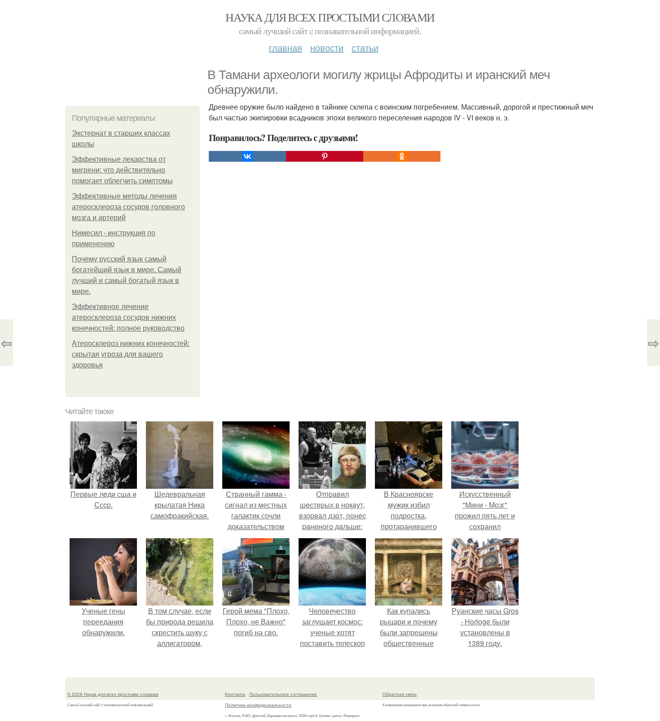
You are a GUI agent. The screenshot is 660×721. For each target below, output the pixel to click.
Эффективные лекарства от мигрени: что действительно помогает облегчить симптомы (122, 170)
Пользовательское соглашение (283, 694)
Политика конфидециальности (258, 705)
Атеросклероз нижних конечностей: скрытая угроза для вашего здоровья (130, 354)
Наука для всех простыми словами (329, 17)
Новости (326, 47)
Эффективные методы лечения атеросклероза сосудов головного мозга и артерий (128, 206)
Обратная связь (400, 694)
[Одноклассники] (401, 156)
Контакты (235, 694)
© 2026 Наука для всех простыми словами (112, 694)
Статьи (365, 47)
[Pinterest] (324, 156)
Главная (285, 47)
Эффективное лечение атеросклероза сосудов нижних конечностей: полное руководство (128, 317)
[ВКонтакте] (247, 156)
